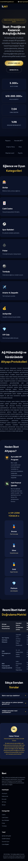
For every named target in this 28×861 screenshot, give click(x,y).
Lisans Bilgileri (5, 844)
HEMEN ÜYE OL (14, 70)
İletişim (4, 804)
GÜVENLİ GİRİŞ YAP (14, 63)
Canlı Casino (5, 817)
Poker (3, 823)
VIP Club (4, 802)
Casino (4, 814)
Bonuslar (4, 799)
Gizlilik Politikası (6, 838)
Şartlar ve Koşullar (6, 836)
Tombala (4, 826)
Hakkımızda (5, 796)
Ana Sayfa (4, 793)
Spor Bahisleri (5, 820)
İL (5, 6)
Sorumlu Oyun (5, 841)
